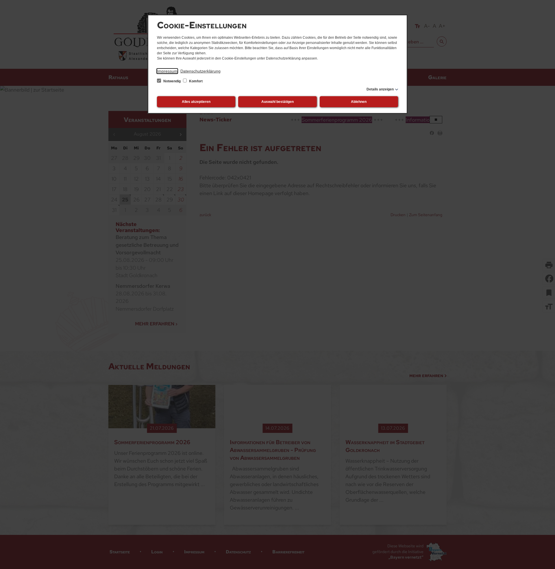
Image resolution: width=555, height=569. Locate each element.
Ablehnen (359, 102)
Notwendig (172, 81)
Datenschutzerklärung (200, 71)
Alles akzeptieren (196, 102)
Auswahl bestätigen (277, 102)
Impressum (167, 71)
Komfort (195, 81)
